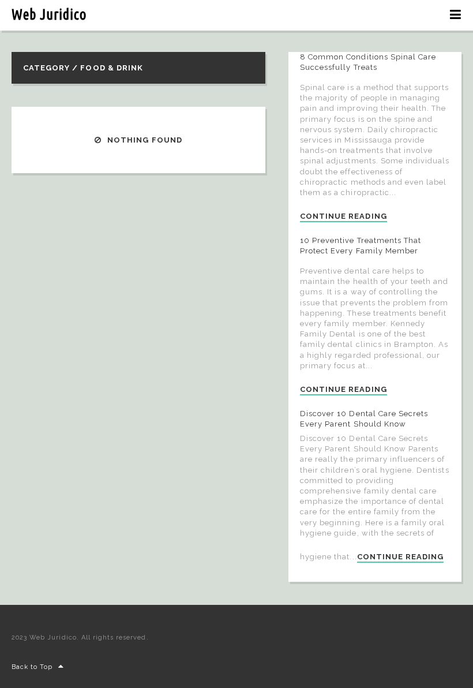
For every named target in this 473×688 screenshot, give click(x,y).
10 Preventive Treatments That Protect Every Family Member (360, 245)
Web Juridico (49, 14)
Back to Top (32, 667)
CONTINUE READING (343, 216)
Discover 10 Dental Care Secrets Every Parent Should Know (364, 418)
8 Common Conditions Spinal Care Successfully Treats (368, 62)
